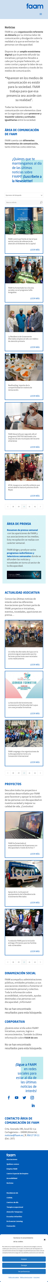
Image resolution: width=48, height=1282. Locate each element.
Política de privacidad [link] (26, 1277)
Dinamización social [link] (20, 973)
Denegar (24, 1265)
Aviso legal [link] (36, 1277)
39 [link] (18, 507)
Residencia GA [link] (12, 1193)
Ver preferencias (24, 1271)
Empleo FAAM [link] (12, 1169)
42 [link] (35, 507)
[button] (45, 1240)
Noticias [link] (10, 1183)
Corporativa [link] (15, 1022)
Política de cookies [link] (13, 1277)
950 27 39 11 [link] (33, 1135)
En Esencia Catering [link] (15, 1221)
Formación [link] (11, 1226)
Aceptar (24, 1259)
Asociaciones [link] (12, 1159)
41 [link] (29, 507)
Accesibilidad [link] (12, 1178)
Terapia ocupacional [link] (15, 1207)
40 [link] (24, 507)
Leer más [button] (35, 249)
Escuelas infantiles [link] (14, 1216)
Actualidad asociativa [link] (22, 592)
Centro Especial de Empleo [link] (17, 1173)
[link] (34, 7)
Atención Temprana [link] (14, 1212)
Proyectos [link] (13, 784)
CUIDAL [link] (10, 1197)
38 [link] (13, 507)
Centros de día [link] (12, 1202)
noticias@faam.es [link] (14, 1135)
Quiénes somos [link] (13, 1164)
